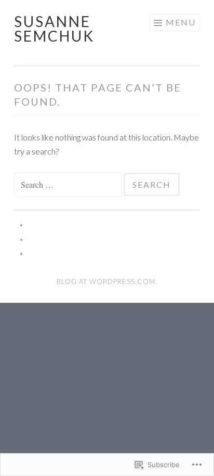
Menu (181, 22)
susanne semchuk (54, 28)
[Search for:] (69, 184)
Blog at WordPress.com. (107, 281)
